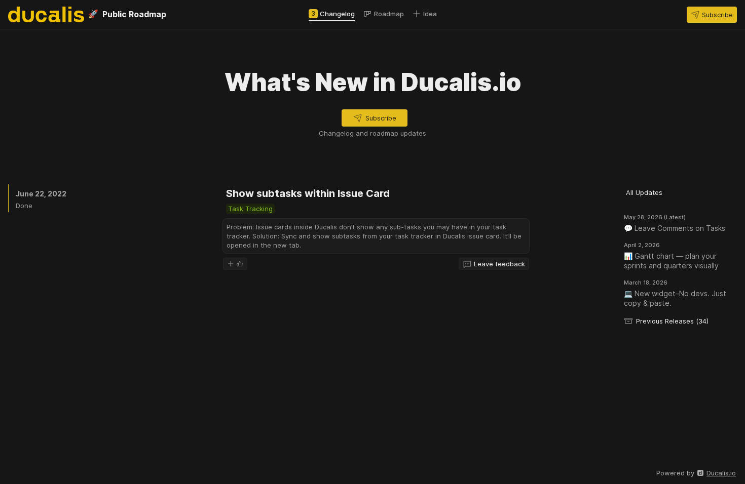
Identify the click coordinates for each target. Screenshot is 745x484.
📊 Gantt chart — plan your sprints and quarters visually (671, 261)
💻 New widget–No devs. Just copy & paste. (675, 298)
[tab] (332, 13)
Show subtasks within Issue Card (308, 193)
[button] (712, 15)
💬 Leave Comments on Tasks (674, 228)
